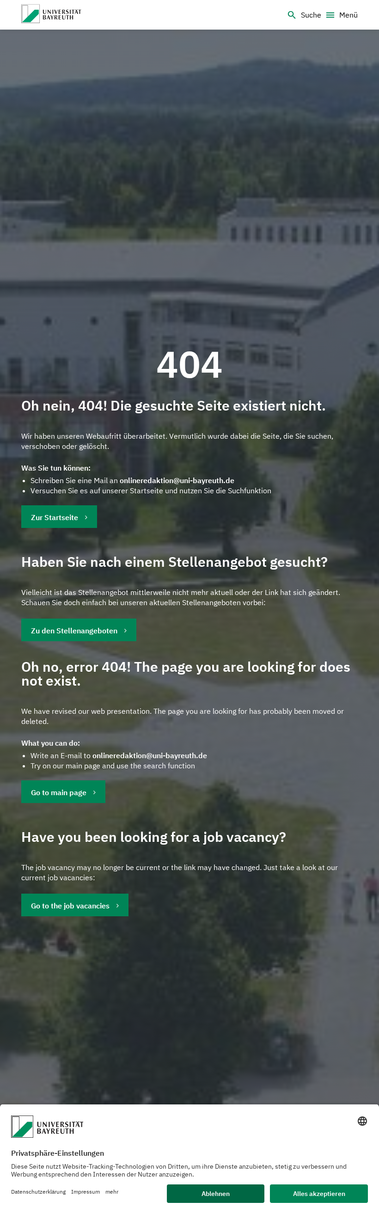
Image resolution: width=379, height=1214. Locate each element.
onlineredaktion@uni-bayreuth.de (177, 480)
